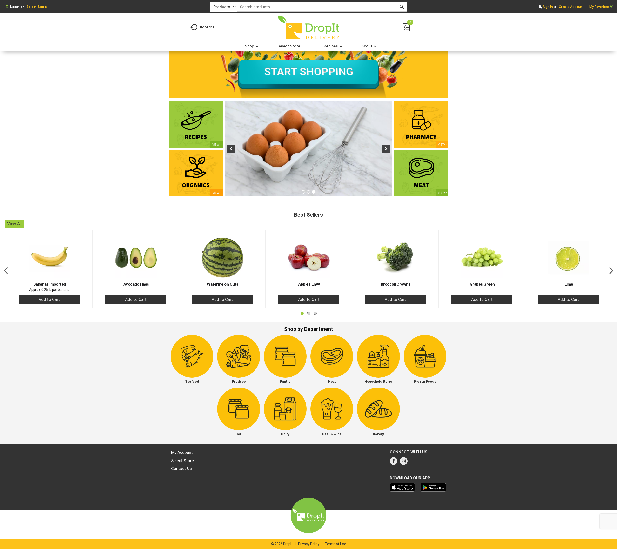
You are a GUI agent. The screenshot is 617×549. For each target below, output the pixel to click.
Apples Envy (309, 284)
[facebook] (393, 462)
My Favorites (599, 7)
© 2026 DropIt (282, 544)
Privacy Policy (308, 544)
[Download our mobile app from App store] (402, 487)
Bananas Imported (49, 284)
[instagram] (404, 462)
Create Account (571, 7)
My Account (182, 452)
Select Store (182, 460)
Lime (568, 284)
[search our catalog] (401, 6)
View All (14, 223)
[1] (303, 192)
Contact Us (181, 468)
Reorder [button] (207, 27)
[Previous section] (5, 268)
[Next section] (611, 268)
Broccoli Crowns (396, 284)
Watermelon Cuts (222, 284)
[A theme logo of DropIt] (308, 27)
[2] (308, 192)
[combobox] (223, 7)
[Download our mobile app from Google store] (433, 487)
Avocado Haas (136, 284)
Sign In (548, 7)
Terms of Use (335, 544)
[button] (231, 149)
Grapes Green (482, 284)
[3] (313, 192)
